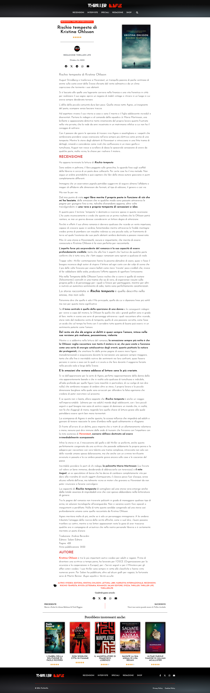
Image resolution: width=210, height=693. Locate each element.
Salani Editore (115, 586)
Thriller (135, 586)
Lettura (106, 583)
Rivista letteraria (87, 586)
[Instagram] (169, 675)
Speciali (105, 12)
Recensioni (78, 12)
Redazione (117, 12)
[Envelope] (174, 675)
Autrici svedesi (65, 583)
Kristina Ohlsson (68, 558)
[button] (137, 13)
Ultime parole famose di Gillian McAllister (155, 658)
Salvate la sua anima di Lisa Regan (130, 658)
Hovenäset (85, 434)
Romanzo (102, 586)
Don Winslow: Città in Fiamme (80, 657)
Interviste (92, 12)
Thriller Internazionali (82, 22)
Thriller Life (147, 586)
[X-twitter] (165, 675)
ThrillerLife (107, 588)
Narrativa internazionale (129, 583)
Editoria (78, 583)
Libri (113, 583)
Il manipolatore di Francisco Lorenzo (105, 658)
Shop (128, 12)
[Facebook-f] (160, 675)
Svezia (127, 586)
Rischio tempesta (68, 586)
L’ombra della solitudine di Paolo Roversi (55, 658)
